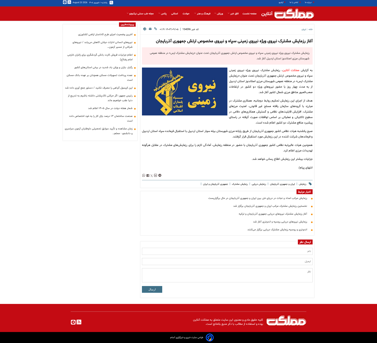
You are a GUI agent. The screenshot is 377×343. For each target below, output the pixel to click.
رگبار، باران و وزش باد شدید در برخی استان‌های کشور (103, 67)
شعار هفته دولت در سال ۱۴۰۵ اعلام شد (110, 108)
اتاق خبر (234, 14)
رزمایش (302, 184)
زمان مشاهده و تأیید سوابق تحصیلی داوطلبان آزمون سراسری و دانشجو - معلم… (99, 131)
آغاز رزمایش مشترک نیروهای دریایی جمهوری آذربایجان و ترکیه (273, 214)
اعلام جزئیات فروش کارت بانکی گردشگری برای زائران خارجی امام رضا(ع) (100, 57)
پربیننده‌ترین (127, 24)
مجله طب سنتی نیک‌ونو (141, 14)
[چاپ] (144, 30)
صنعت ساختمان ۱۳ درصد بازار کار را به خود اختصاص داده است (101, 118)
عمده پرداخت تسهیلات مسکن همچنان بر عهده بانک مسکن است (100, 77)
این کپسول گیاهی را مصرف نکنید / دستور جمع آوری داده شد (99, 88)
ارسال (152, 289)
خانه (311, 29)
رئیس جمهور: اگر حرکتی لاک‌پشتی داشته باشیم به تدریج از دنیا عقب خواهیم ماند (100, 98)
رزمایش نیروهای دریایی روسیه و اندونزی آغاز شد (280, 222)
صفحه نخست (249, 14)
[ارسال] (150, 30)
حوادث (186, 14)
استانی (175, 14)
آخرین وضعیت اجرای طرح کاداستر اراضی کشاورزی (105, 34)
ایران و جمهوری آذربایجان (282, 184)
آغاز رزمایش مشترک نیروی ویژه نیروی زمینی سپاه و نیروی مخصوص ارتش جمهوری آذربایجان (234, 41)
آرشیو (281, 2)
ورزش (220, 14)
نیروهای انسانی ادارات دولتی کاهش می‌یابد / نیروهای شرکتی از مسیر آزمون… (102, 44)
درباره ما (308, 2)
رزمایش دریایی (258, 184)
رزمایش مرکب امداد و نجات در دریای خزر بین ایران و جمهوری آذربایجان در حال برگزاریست (257, 198)
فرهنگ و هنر (203, 14)
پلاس (163, 14)
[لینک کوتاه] (155, 30)
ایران (304, 29)
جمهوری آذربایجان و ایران (215, 184)
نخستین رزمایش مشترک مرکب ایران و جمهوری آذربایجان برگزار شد (270, 206)
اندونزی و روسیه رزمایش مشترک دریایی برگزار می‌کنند (277, 229)
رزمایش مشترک (239, 184)
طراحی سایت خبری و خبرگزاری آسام (186, 337)
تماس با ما (294, 2)
